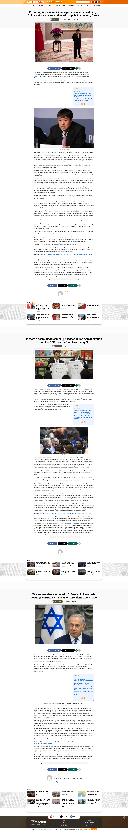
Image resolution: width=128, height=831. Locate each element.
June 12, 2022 (89, 320)
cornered (69, 523)
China (53, 279)
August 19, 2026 (90, 574)
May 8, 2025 (64, 308)
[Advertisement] (64, 330)
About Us (64, 820)
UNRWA (85, 763)
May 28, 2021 (63, 19)
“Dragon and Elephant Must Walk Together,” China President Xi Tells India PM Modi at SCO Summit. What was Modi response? (42, 307)
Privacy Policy (89, 825)
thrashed (58, 520)
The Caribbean (96, 5)
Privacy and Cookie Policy (84, 829)
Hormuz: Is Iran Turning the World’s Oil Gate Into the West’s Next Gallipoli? (93, 793)
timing (52, 516)
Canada (49, 5)
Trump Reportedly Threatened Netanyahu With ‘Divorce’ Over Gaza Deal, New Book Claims (83, 693)
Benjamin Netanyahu (47, 763)
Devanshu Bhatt (58, 601)
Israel (64, 763)
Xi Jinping (76, 279)
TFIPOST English (50, 1)
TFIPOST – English (64, 824)
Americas (40, 5)
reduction (65, 249)
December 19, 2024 (90, 308)
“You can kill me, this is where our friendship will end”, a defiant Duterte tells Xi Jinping (62, 220)
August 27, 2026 (40, 566)
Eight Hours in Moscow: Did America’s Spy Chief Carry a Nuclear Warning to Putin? (43, 564)
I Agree (94, 829)
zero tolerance (82, 188)
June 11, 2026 (89, 805)
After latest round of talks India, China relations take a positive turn (93, 306)
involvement (37, 74)
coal (86, 236)
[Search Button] (88, 2)
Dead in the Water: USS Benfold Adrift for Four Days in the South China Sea (93, 571)
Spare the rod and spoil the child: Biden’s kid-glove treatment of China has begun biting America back (65, 513)
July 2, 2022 (64, 319)
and (52, 746)
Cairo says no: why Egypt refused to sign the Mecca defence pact (67, 793)
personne (62, 459)
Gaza (55, 763)
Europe (80, 5)
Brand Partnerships (89, 822)
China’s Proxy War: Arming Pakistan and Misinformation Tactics (68, 306)
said (55, 664)
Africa (87, 5)
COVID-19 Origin (61, 537)
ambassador (48, 464)
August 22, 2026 (90, 566)
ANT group (56, 262)
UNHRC (80, 763)
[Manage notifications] (124, 817)
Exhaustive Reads (69, 279)
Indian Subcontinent (60, 5)
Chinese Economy (59, 279)
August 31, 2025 (40, 311)
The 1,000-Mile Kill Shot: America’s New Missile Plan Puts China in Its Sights (67, 564)
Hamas (59, 763)
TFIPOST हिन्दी (59, 1)
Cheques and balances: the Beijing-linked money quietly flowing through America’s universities (83, 417)
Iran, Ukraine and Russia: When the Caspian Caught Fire (42, 793)
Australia (55, 236)
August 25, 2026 (65, 566)
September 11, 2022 (40, 320)
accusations (48, 404)
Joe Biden (78, 537)
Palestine (69, 763)
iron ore (73, 241)
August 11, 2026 (40, 796)
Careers (89, 820)
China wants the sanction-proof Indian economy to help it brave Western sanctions (68, 316)
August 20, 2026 (65, 574)
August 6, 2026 (90, 796)
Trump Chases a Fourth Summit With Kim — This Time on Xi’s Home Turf (68, 571)
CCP (51, 537)
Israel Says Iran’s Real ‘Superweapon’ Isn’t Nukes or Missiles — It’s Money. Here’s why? (83, 688)
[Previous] (82, 104)
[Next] (85, 104)
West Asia (71, 5)
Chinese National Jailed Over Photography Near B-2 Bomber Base (93, 564)
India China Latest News (73, 19)
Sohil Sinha (56, 19)
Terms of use (89, 824)
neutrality (36, 76)
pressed (36, 522)
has (84, 658)
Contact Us (64, 822)
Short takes (74, 763)
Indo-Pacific (31, 5)
